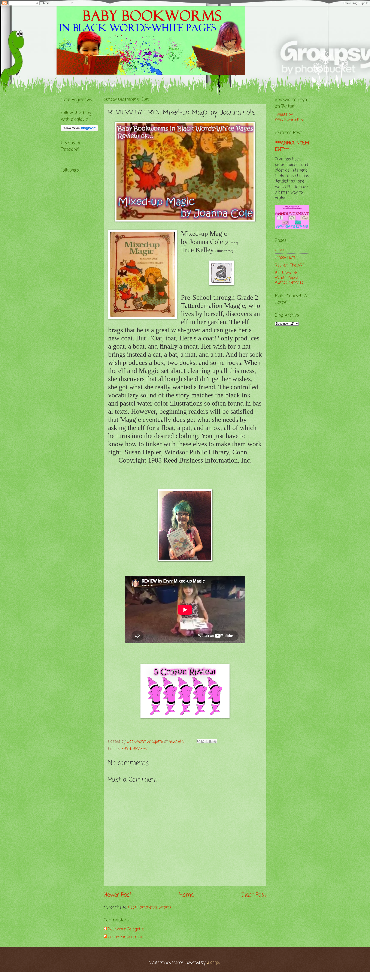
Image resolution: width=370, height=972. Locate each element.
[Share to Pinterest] (215, 741)
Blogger (213, 963)
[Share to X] (207, 741)
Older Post (253, 895)
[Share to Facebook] (211, 741)
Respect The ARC (290, 265)
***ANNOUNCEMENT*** (292, 146)
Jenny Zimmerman (125, 937)
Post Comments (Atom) (149, 907)
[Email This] (199, 741)
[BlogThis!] (203, 741)
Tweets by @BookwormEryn (290, 117)
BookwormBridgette (126, 929)
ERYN (126, 749)
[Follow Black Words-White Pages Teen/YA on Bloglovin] (79, 130)
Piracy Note (285, 258)
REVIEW (140, 749)
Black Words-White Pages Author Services (289, 277)
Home (186, 895)
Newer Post (118, 895)
